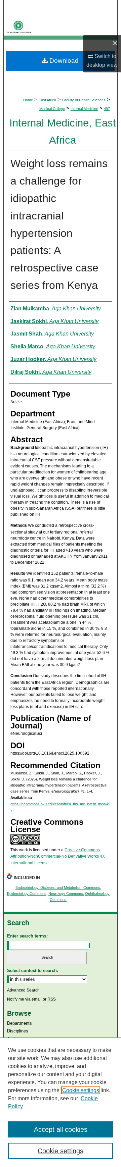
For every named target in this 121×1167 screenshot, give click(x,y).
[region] (60, 1102)
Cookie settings (80, 1090)
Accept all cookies (60, 1129)
